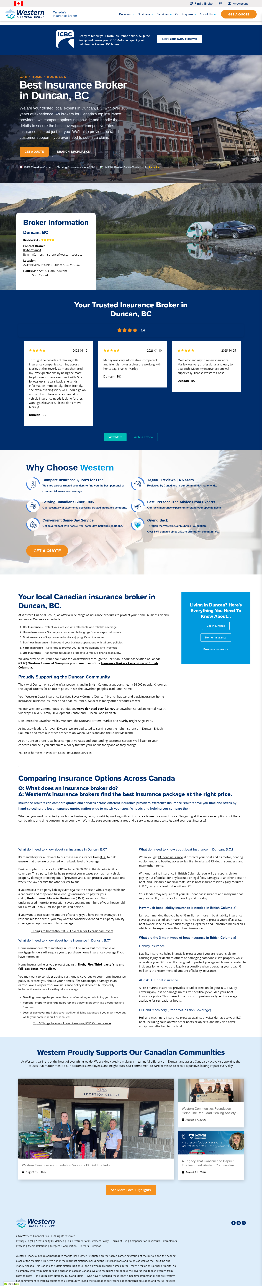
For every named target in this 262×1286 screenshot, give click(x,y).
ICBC (103, 857)
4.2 (38, 240)
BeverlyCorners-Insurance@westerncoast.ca (53, 254)
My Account (240, 4)
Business (144, 14)
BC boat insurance (170, 857)
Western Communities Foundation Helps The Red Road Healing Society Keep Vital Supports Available (209, 1110)
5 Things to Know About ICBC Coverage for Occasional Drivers (72, 931)
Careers (84, 1246)
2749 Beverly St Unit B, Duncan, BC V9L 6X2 (51, 265)
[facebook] (233, 1223)
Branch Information (73, 151)
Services (163, 14)
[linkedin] (239, 1223)
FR (220, 3)
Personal (125, 14)
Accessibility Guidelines (50, 1241)
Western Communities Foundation (52, 708)
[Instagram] (244, 1223)
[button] (240, 1258)
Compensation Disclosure (145, 1241)
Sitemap (96, 1246)
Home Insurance (216, 637)
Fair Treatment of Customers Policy (88, 1241)
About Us (206, 14)
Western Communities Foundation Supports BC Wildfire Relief (66, 1165)
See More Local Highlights (131, 1190)
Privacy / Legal (24, 1241)
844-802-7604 (32, 250)
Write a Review (143, 437)
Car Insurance (216, 625)
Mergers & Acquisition (63, 1246)
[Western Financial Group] (41, 18)
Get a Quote (238, 14)
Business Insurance (215, 649)
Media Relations (37, 1246)
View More (115, 437)
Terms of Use (119, 1241)
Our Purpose (184, 14)
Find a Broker (204, 3)
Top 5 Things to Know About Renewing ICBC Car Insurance (72, 1023)
